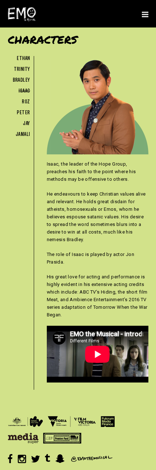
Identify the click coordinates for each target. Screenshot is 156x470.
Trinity (22, 70)
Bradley (21, 81)
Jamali (23, 135)
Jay (26, 124)
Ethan (23, 59)
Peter (23, 113)
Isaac (24, 92)
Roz (26, 102)
